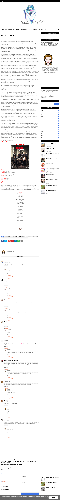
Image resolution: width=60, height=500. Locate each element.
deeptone (6, 321)
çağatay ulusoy (28, 236)
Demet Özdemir (35, 236)
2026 (50, 110)
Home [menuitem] (2, 29)
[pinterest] (58, 1)
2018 (50, 125)
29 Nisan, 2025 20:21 (10, 390)
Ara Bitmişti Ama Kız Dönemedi (52, 153)
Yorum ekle (7, 439)
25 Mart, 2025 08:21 (7, 281)
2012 (50, 137)
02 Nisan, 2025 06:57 (7, 341)
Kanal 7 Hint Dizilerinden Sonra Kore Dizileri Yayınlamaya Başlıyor (52, 170)
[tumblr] (59, 1)
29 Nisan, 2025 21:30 (10, 429)
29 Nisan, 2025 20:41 (7, 420)
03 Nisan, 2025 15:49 (7, 361)
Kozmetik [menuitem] (41, 29)
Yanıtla (12, 276)
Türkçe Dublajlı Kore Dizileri (51, 158)
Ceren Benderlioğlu (21, 236)
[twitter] (54, 1)
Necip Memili (16, 237)
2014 (50, 133)
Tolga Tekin (21, 237)
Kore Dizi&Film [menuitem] (16, 29)
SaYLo (5, 279)
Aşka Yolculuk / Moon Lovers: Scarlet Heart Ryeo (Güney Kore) (52, 181)
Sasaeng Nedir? (49, 163)
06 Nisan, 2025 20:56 (7, 382)
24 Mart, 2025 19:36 (7, 262)
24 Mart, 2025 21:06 (10, 270)
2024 (50, 114)
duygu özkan (7, 261)
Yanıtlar (6, 267)
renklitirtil (12, 143)
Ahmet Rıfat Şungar (8, 236)
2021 (50, 120)
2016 (50, 129)
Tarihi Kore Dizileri (50, 174)
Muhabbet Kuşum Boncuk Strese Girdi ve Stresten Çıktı (52, 149)
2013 (50, 135)
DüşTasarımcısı (7, 381)
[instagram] (56, 1)
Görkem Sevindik (9, 237)
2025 (50, 112)
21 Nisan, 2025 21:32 (7, 401)
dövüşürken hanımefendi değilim (11, 360)
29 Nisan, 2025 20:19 (10, 330)
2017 (50, 127)
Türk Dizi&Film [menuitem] (8, 29)
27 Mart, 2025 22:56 (7, 323)
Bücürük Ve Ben (7, 419)
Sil (7, 273)
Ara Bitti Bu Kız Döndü (50, 487)
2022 (50, 118)
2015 (50, 131)
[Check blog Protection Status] (4, 486)
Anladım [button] (53, 497)
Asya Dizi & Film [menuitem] (24, 29)
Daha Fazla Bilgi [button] (15, 498)
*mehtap (6, 299)
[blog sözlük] (3, 481)
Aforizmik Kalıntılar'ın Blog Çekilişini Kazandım (51, 191)
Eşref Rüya (3, 237)
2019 (50, 124)
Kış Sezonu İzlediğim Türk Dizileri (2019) (51, 144)
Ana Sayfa (2, 32)
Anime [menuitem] (46, 29)
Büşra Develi (15, 236)
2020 (50, 122)
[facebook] (52, 1)
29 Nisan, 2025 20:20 (10, 350)
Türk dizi (6, 32)
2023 (50, 116)
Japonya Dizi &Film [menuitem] (33, 29)
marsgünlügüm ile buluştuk (51, 185)
